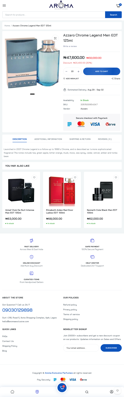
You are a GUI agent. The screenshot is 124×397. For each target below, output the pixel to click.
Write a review (70, 46)
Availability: (68, 100)
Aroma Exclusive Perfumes (59, 373)
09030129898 (17, 310)
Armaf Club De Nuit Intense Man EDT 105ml (19, 211)
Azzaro (84, 108)
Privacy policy (70, 309)
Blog (4, 350)
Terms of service (71, 314)
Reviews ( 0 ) (104, 139)
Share (117, 78)
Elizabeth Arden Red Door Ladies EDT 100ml (59, 211)
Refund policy (70, 304)
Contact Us (8, 341)
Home (7, 25)
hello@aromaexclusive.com (15, 321)
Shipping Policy (9, 346)
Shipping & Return (79, 139)
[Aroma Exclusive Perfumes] (61, 6)
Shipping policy (70, 319)
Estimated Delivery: (77, 89)
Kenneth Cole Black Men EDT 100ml (102, 211)
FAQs (4, 336)
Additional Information (48, 139)
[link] (34, 177)
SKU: (65, 104)
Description (20, 139)
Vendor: (66, 108)
